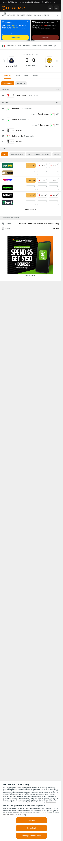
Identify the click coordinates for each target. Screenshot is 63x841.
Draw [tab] (35, 77)
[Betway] (7, 196)
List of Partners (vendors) (14, 815)
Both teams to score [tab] (38, 155)
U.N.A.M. (10, 67)
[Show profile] (11, 61)
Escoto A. (44, 126)
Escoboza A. (43, 115)
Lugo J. (33, 115)
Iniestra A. (16, 110)
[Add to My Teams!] (3, 61)
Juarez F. (35, 126)
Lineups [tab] (21, 84)
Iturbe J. (15, 121)
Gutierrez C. (17, 137)
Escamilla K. (27, 110)
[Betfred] (7, 181)
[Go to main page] (15, 8)
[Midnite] (7, 188)
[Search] (50, 7)
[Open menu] (56, 7)
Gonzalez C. (25, 121)
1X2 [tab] (4, 155)
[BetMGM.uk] (7, 174)
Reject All (31, 828)
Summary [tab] (7, 84)
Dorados (49, 67)
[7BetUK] (7, 203)
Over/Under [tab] (17, 155)
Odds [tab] (17, 77)
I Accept (31, 820)
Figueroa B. (29, 137)
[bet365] (7, 166)
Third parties (51, 802)
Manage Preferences (31, 836)
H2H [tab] (26, 77)
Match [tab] (7, 77)
